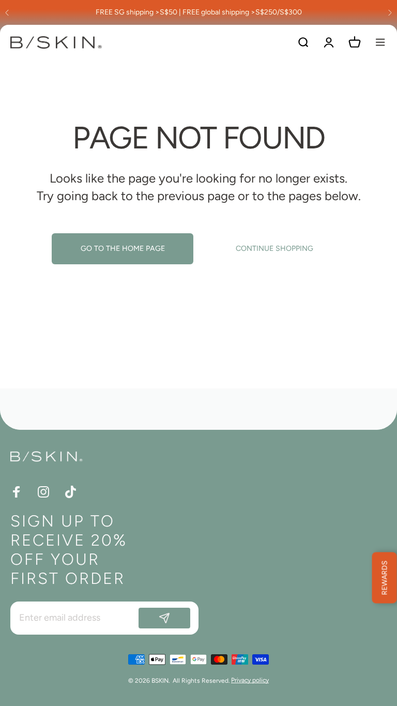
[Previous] (7, 12)
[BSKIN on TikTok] (70, 492)
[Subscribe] (164, 618)
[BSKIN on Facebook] (16, 492)
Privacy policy (250, 680)
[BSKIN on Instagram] (43, 492)
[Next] (389, 12)
